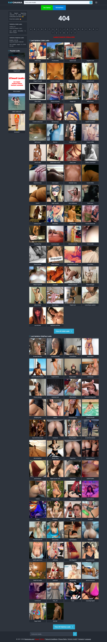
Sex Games (46, 7)
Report (37, 639)
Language (88, 639)
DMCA (42, 639)
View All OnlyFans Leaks (63, 627)
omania (15, 2)
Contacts (81, 639)
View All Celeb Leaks (63, 331)
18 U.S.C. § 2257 (72, 639)
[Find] (91, 2)
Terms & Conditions (51, 639)
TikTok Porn (59, 7)
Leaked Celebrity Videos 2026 (64, 37)
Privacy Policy (63, 639)
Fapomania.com (29, 639)
